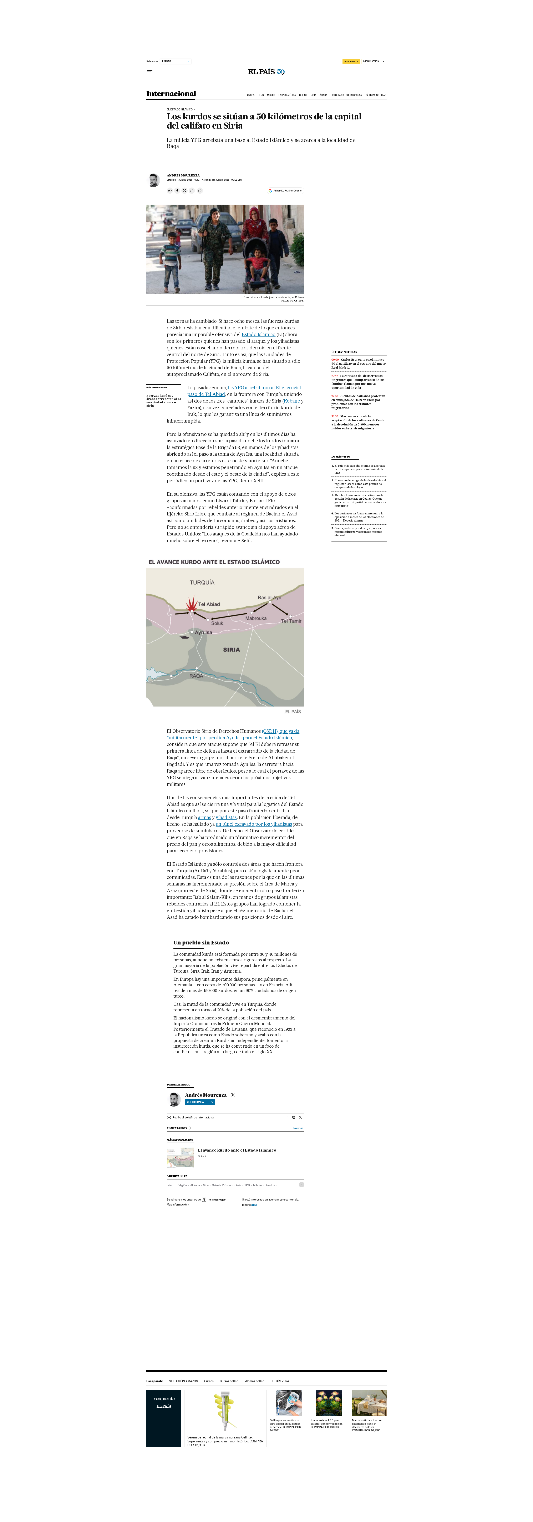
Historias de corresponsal (347, 95)
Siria (206, 1185)
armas (204, 817)
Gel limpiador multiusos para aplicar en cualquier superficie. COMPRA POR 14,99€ (285, 1425)
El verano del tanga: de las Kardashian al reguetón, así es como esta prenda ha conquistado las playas (360, 484)
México (271, 95)
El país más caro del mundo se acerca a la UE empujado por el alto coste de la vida (360, 469)
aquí (254, 1204)
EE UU (261, 95)
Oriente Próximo (222, 1185)
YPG (247, 1185)
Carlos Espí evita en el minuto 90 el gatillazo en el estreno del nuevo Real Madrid (358, 363)
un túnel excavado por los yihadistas (254, 824)
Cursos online (229, 1381)
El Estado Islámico (180, 109)
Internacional (171, 94)
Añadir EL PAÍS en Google (287, 190)
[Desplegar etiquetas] (301, 1184)
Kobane (292, 401)
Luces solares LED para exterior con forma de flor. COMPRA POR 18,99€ (326, 1424)
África (324, 95)
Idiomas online (254, 1381)
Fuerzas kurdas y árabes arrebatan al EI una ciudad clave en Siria (163, 400)
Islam (170, 1185)
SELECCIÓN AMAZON (183, 1381)
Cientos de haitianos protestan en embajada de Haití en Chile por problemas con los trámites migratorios (358, 402)
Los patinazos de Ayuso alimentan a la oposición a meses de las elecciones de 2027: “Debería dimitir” (359, 517)
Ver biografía (195, 1102)
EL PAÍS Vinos (279, 1381)
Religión (182, 1185)
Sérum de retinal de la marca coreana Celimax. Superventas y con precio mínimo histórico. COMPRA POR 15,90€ (225, 1441)
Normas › (298, 1128)
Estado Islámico (259, 334)
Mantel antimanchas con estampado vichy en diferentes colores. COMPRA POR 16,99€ (367, 1425)
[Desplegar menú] (149, 72)
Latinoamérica (287, 95)
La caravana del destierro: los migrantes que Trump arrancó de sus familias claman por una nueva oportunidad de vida (358, 382)
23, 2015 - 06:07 (189, 180)
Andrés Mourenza (183, 175)
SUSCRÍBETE (351, 61)
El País (202, 1156)
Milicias (257, 1185)
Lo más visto (340, 456)
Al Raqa (195, 1185)
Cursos (209, 1381)
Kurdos (270, 1185)
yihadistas (226, 817)
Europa (250, 95)
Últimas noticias (376, 95)
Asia (313, 95)
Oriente (303, 95)
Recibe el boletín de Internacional (193, 1117)
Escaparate (154, 1381)
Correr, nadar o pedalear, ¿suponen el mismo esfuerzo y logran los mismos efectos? (358, 532)
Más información (177, 1204)
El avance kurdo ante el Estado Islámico (237, 1150)
